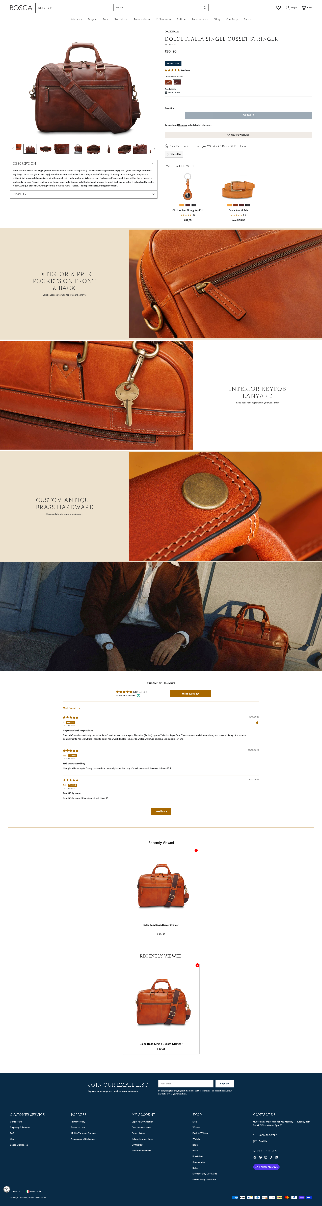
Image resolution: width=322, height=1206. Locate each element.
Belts (195, 1150)
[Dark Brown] (83, 85)
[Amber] (168, 82)
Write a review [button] (190, 693)
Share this (176, 154)
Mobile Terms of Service (83, 1133)
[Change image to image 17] (45, 149)
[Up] (13, 149)
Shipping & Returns (20, 1127)
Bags (195, 1144)
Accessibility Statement (83, 1139)
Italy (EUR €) (35, 1191)
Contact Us (16, 1121)
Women (196, 1127)
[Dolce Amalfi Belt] (238, 186)
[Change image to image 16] (30, 149)
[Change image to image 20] (93, 149)
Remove (196, 850)
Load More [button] (161, 811)
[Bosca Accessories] (31, 8)
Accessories (199, 1162)
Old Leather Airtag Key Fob (187, 210)
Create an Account (141, 1127)
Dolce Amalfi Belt (238, 210)
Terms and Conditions (198, 1091)
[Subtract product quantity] (168, 115)
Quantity (169, 108)
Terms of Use (78, 1127)
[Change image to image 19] (78, 149)
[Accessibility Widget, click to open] (6, 1189)
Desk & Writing (200, 1133)
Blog (12, 1139)
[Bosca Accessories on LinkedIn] (276, 1158)
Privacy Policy (78, 1121)
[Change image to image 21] (109, 149)
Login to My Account (142, 1121)
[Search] (205, 7)
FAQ (12, 1133)
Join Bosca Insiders (141, 1150)
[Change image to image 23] (140, 149)
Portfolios (198, 1156)
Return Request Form (142, 1139)
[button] (172, 70)
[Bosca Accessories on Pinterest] (260, 1158)
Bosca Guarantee (19, 1144)
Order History (138, 1133)
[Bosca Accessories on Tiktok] (271, 1158)
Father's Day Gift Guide (204, 1179)
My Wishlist (137, 1144)
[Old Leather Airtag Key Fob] (188, 186)
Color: (174, 76)
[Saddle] (181, 205)
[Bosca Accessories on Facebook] (255, 1158)
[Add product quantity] (180, 115)
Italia (195, 1168)
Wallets (196, 1139)
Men (195, 1121)
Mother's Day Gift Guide (205, 1173)
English (15, 1191)
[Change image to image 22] (124, 149)
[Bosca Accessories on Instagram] (266, 1158)
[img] (70, 717)
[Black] (194, 205)
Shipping (182, 125)
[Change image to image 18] (61, 149)
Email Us (263, 1141)
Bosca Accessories (37, 1197)
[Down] (154, 149)
